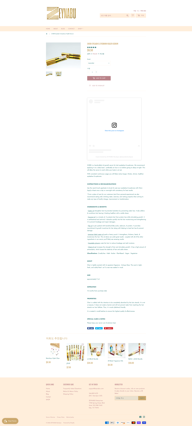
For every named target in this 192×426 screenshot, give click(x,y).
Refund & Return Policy (70, 391)
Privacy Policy (60, 417)
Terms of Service (50, 417)
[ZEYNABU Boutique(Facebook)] (140, 417)
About (55, 29)
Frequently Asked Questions (72, 388)
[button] (92, 47)
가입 (134, 11)
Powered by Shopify (68, 423)
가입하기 (142, 398)
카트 (142, 15)
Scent (88, 59)
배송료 (95, 54)
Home (48, 29)
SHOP (80, 29)
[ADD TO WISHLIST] (58, 345)
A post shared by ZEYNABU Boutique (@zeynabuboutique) (114, 157)
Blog (63, 29)
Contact (71, 29)
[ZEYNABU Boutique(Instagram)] (144, 417)
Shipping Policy (68, 394)
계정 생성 (143, 11)
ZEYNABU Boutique (56, 423)
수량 (88, 68)
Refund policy (70, 417)
